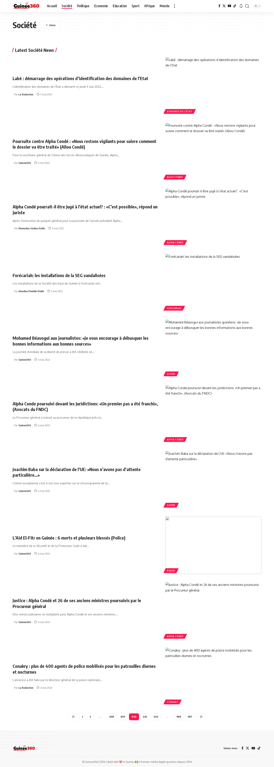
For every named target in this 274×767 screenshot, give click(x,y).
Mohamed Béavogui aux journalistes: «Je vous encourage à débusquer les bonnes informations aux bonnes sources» (80, 341)
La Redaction (25, 94)
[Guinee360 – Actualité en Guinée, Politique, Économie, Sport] (24, 748)
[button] (174, 6)
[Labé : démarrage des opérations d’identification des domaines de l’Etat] (213, 86)
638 (111, 716)
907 (190, 716)
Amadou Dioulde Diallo (31, 291)
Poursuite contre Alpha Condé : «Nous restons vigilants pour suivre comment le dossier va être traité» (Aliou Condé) (84, 144)
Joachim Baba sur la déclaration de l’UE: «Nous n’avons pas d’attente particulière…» (77, 472)
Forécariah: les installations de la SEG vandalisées (59, 275)
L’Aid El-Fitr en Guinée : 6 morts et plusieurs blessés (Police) (69, 538)
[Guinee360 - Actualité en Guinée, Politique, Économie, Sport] (27, 6)
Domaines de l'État (179, 111)
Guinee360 (24, 162)
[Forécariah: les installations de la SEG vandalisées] (213, 283)
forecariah (174, 308)
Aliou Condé (175, 177)
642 (156, 716)
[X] (224, 6)
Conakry (172, 702)
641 (145, 716)
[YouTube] (229, 6)
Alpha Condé (175, 242)
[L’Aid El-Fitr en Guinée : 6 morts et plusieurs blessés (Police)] (213, 545)
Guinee (171, 374)
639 (123, 716)
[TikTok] (234, 6)
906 (179, 716)
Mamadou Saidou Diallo (31, 228)
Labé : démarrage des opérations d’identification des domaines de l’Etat (80, 78)
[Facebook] (219, 6)
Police (171, 570)
